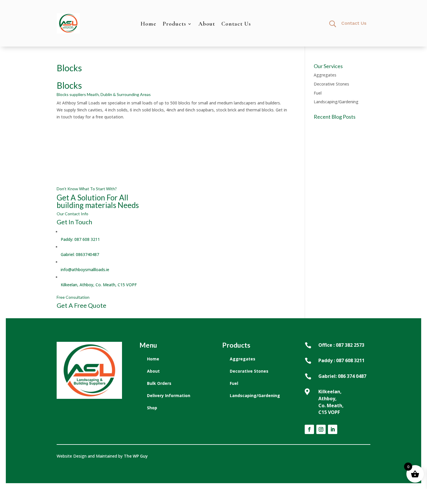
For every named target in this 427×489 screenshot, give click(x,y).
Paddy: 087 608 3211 (80, 239)
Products (174, 24)
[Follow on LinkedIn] (332, 429)
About (206, 24)
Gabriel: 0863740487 (80, 254)
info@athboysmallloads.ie (85, 269)
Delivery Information (168, 395)
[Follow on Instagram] (321, 429)
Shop (152, 407)
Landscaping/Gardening (336, 101)
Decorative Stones (331, 84)
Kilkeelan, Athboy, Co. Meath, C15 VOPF (99, 284)
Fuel (318, 93)
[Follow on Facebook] (309, 429)
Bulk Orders (159, 383)
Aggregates (325, 75)
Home (148, 24)
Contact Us (236, 24)
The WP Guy (136, 456)
